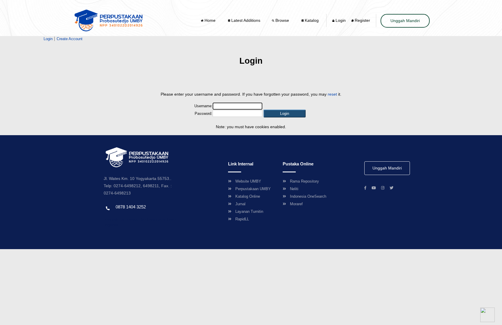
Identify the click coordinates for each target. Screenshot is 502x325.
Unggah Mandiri (405, 20)
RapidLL (242, 219)
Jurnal (240, 204)
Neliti (294, 189)
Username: (203, 106)
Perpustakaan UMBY (253, 189)
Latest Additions (245, 20)
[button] (284, 113)
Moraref (296, 204)
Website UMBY (248, 181)
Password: (203, 113)
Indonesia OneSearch (308, 196)
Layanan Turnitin (249, 211)
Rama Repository (304, 181)
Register (362, 20)
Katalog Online (247, 196)
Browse (282, 20)
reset (332, 94)
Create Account (70, 39)
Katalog (311, 20)
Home (210, 20)
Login (340, 20)
